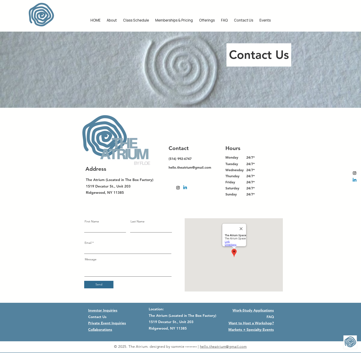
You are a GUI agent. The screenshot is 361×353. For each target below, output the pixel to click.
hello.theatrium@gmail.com (190, 167)
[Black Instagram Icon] (354, 173)
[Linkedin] (354, 180)
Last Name (138, 221)
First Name (92, 221)
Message (91, 259)
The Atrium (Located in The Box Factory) (119, 180)
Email (88, 242)
